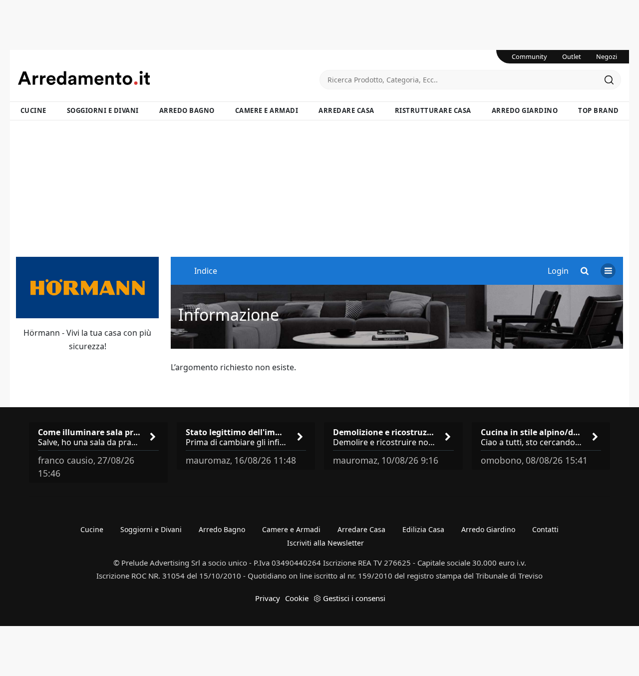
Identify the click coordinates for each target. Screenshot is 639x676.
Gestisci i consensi (354, 598)
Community (529, 56)
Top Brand (598, 110)
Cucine (33, 110)
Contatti (545, 529)
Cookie (297, 598)
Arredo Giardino (525, 110)
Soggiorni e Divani (103, 110)
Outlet (571, 56)
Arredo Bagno (187, 110)
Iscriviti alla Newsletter (325, 543)
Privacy (267, 598)
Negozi (606, 56)
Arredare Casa (346, 110)
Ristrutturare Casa (433, 110)
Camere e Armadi (267, 110)
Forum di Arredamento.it (169, 78)
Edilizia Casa (423, 529)
